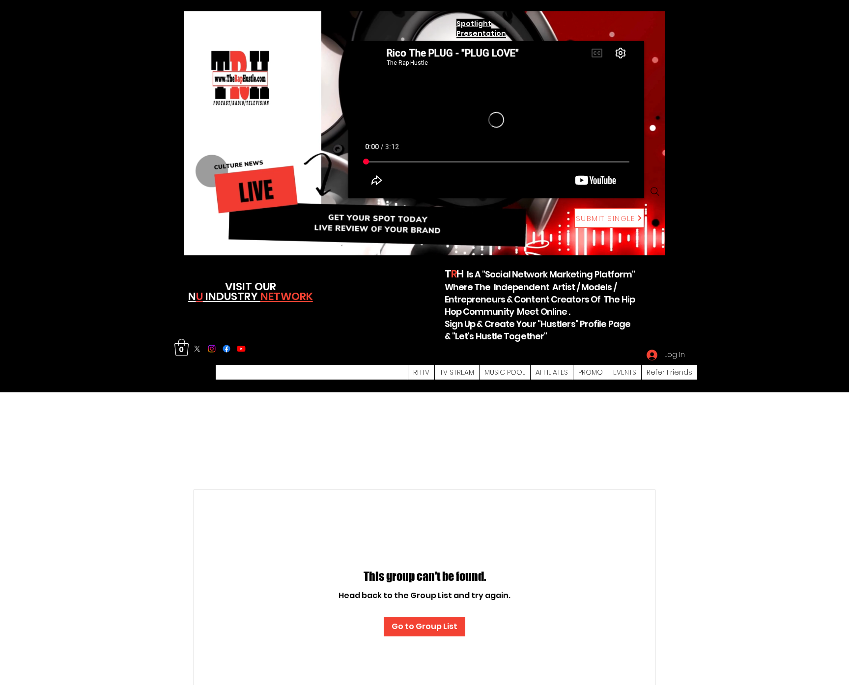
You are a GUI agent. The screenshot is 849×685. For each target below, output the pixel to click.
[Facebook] (226, 349)
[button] (181, 347)
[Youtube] (241, 349)
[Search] (655, 191)
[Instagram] (212, 349)
